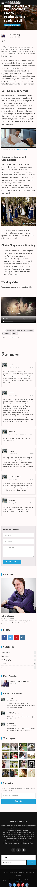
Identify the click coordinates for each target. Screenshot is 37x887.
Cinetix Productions (22, 149)
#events (15, 333)
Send (31, 863)
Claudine (12, 393)
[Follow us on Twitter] (10, 637)
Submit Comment (12, 562)
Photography (18, 660)
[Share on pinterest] (22, 885)
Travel (18, 664)
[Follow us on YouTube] (16, 637)
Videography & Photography (12, 25)
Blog (26, 872)
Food (18, 667)
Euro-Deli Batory (13, 453)
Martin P (12, 432)
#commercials (6, 333)
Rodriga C (12, 451)
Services (31, 872)
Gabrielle (12, 500)
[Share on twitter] (14, 885)
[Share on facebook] (10, 885)
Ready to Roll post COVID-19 (20, 681)
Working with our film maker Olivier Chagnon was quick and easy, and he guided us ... (21, 729)
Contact (18, 875)
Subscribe (18, 801)
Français (5, 872)
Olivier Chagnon (16, 35)
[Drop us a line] (24, 850)
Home (11, 872)
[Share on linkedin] (27, 885)
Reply (32, 367)
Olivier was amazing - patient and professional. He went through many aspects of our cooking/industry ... (21, 705)
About (15, 872)
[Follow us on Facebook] (4, 637)
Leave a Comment (13, 338)
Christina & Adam (15, 477)
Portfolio (21, 872)
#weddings (30, 330)
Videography (18, 652)
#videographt (21, 330)
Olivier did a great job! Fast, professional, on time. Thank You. (21, 718)
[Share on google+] (18, 885)
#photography (11, 330)
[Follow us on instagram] (22, 637)
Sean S (11, 365)
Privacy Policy (18, 882)
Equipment (18, 656)
